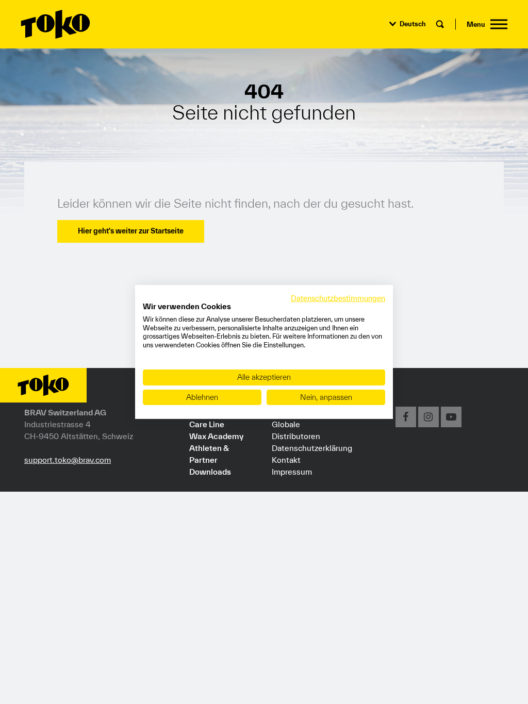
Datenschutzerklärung (312, 447)
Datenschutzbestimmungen (338, 298)
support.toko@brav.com (67, 459)
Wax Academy (216, 436)
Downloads (210, 471)
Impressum (292, 471)
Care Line (206, 424)
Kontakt (286, 459)
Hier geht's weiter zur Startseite (131, 231)
